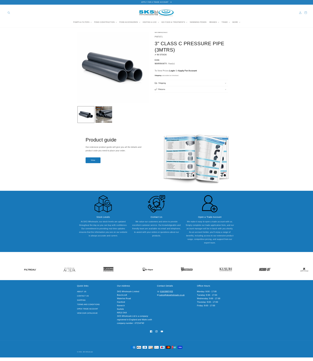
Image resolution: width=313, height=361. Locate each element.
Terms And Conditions (88, 304)
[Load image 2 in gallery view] (103, 114)
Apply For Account (187, 71)
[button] (8, 12)
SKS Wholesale (161, 32)
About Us (81, 292)
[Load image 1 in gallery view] (86, 114)
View (93, 160)
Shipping (158, 75)
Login (172, 71)
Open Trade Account (87, 309)
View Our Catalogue (87, 313)
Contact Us (83, 296)
